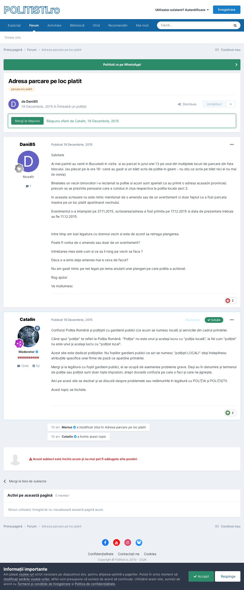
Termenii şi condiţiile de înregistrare (44, 584)
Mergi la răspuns (27, 121)
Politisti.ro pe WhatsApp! (122, 64)
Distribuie (189, 104)
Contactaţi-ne (128, 554)
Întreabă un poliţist (71, 106)
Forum (34, 25)
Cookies (150, 554)
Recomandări (117, 25)
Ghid (96, 25)
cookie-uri (26, 574)
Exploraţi (14, 25)
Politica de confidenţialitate (95, 584)
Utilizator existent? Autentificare (181, 10)
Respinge (227, 576)
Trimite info (12, 37)
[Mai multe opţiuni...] (232, 145)
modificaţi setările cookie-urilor (26, 579)
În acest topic (215, 25)
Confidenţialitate (100, 554)
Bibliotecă (77, 25)
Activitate (54, 25)
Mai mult (142, 25)
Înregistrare (226, 9)
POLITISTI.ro (32, 9)
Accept (203, 576)
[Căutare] (235, 25)
